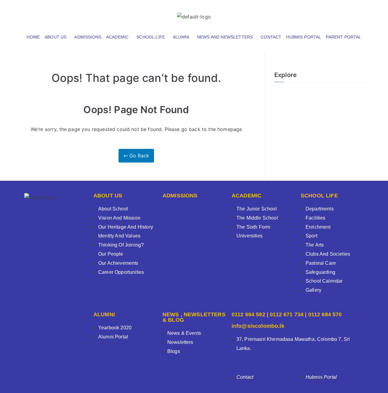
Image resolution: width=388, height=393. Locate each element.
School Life (150, 37)
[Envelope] (356, 13)
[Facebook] (308, 13)
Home (33, 37)
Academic (117, 37)
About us (55, 37)
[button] (57, 37)
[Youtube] (340, 13)
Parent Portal (343, 37)
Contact (271, 37)
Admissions (87, 37)
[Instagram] (324, 13)
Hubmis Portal (303, 37)
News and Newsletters (225, 37)
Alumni (181, 37)
